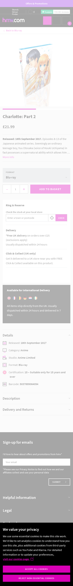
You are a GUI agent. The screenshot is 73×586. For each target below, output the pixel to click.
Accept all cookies (36, 569)
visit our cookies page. (16, 559)
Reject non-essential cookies (36, 578)
